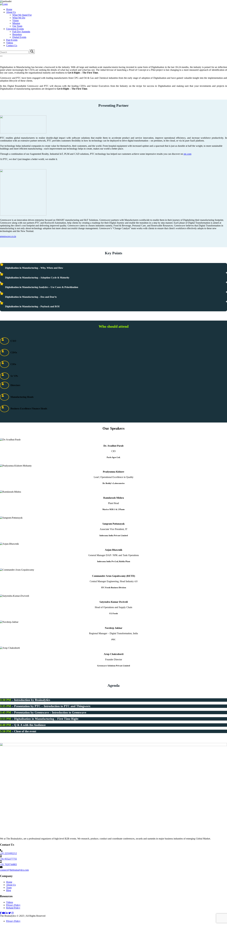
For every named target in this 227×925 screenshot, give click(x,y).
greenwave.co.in (8, 236)
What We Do (18, 17)
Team (9, 887)
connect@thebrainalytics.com (14, 870)
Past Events (11, 40)
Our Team (17, 26)
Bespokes (17, 34)
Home (9, 9)
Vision (15, 20)
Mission (16, 23)
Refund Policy (13, 907)
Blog (8, 890)
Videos (9, 42)
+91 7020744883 (8, 864)
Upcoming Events (15, 28)
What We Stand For (22, 15)
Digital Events (19, 37)
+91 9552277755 (8, 859)
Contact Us (11, 45)
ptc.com (187, 154)
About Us (11, 12)
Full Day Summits (21, 31)
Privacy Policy (13, 905)
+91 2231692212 (8, 853)
